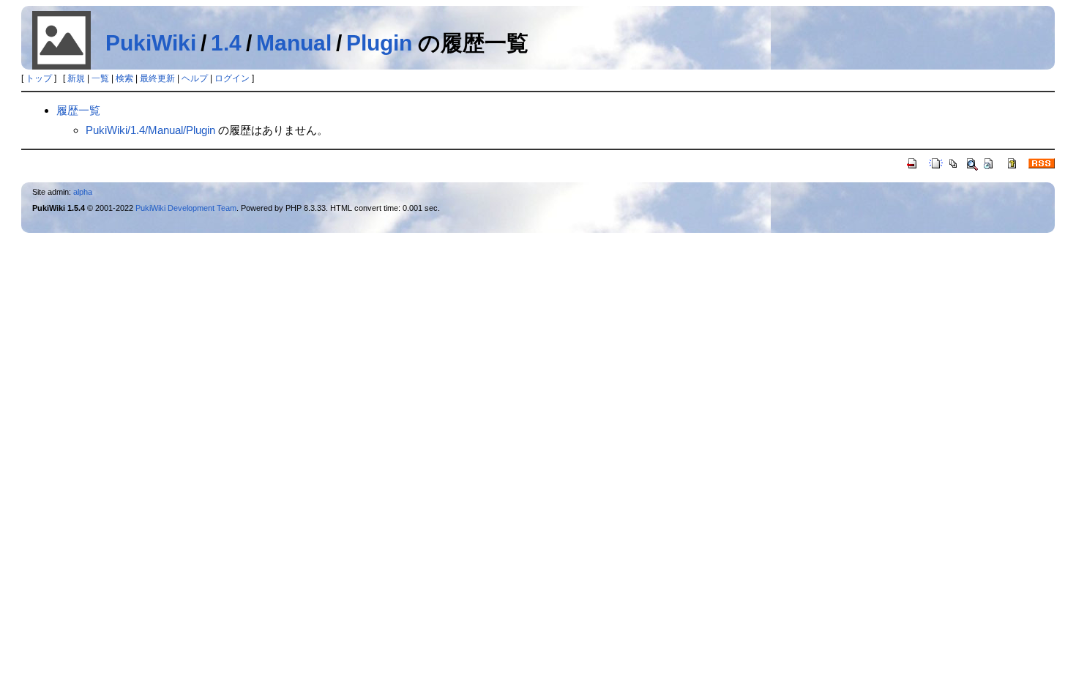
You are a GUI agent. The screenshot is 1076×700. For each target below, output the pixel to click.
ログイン (232, 78)
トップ (39, 78)
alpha (82, 191)
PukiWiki (150, 43)
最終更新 (157, 78)
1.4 (226, 43)
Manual (294, 43)
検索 (124, 78)
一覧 (100, 78)
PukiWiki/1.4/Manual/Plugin (150, 130)
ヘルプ (195, 78)
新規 (76, 78)
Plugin (379, 43)
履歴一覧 (78, 110)
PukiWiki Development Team (185, 208)
